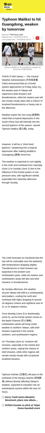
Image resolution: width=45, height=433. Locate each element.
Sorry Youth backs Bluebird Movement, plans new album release (20, 400)
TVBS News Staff (16, 35)
